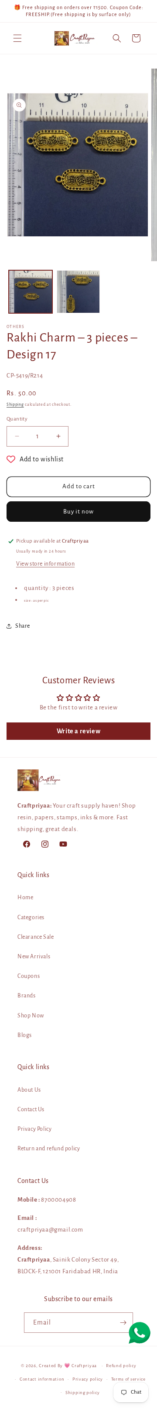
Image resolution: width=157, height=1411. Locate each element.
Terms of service (128, 1379)
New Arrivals (33, 957)
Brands (26, 996)
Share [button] (22, 626)
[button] (17, 38)
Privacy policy (87, 1379)
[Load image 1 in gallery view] (30, 292)
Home (25, 897)
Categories (30, 917)
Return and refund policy (48, 1149)
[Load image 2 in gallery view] (78, 292)
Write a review (78, 731)
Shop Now (30, 1016)
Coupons (28, 976)
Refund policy (121, 1365)
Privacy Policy (34, 1129)
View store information (45, 564)
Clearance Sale (35, 937)
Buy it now (78, 511)
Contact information (42, 1379)
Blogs (24, 1035)
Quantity (17, 419)
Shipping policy (82, 1392)
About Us (29, 1090)
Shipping (15, 404)
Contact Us (30, 1109)
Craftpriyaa (84, 1365)
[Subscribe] (123, 1322)
